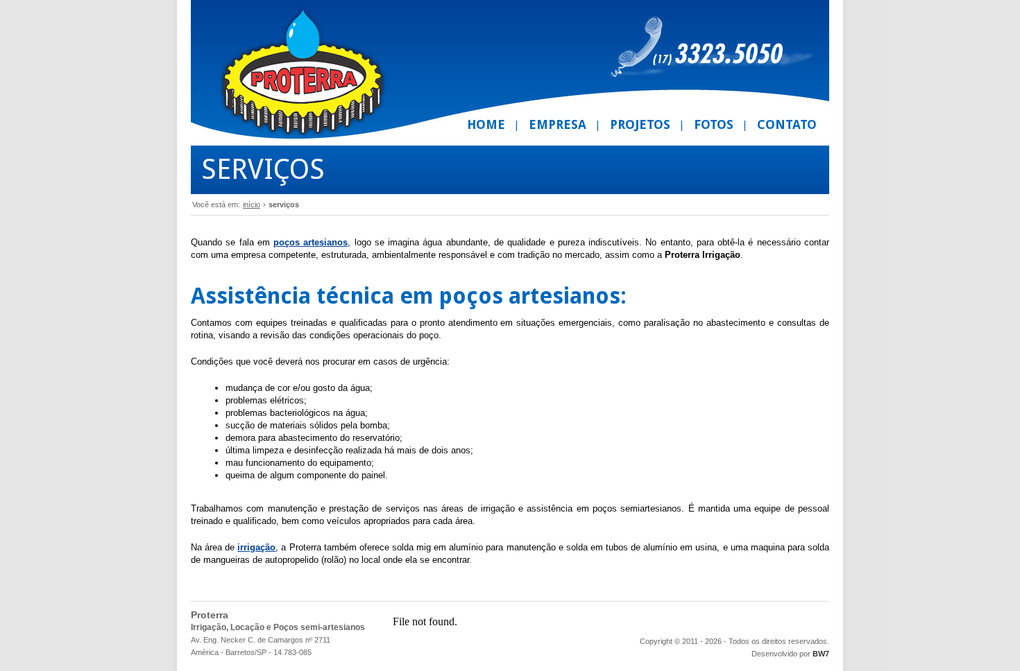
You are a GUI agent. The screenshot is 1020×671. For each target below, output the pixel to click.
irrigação (256, 547)
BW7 (821, 654)
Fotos (713, 124)
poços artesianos (310, 242)
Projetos (640, 124)
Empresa (557, 124)
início (251, 204)
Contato (787, 124)
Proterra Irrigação (302, 73)
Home (486, 124)
